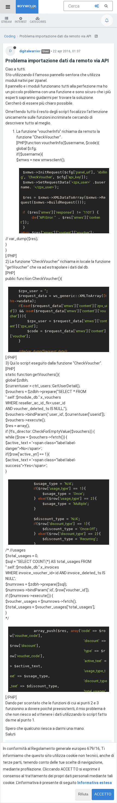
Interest (21, 21)
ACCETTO (102, 794)
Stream (6, 21)
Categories (38, 21)
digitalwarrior (30, 51)
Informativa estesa (94, 783)
